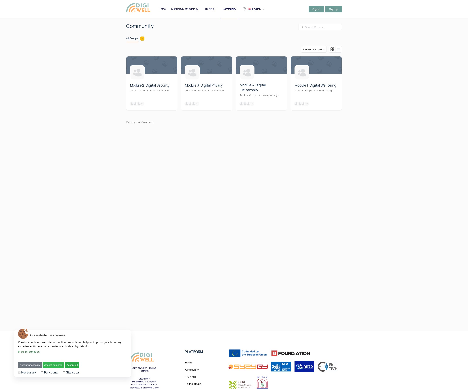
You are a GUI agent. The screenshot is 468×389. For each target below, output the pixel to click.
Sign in (316, 9)
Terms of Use (193, 384)
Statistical (73, 372)
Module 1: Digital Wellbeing (315, 85)
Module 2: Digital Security (149, 85)
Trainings (190, 376)
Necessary (28, 372)
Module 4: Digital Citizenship (253, 87)
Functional (51, 372)
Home (188, 362)
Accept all (72, 364)
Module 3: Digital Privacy (204, 85)
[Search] (302, 27)
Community (192, 369)
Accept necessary (30, 364)
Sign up (333, 9)
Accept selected (53, 364)
